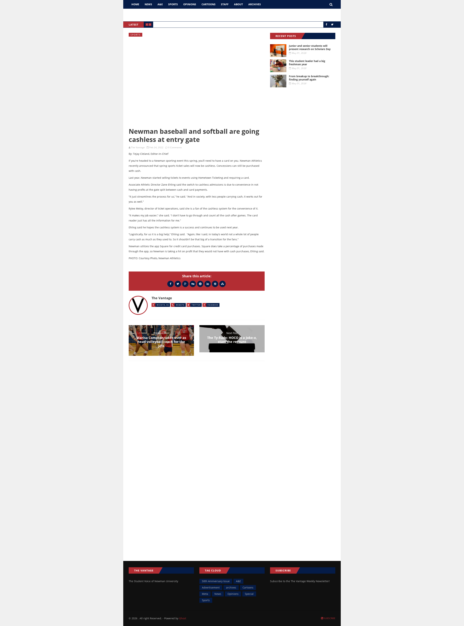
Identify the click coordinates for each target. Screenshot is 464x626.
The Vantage (138, 147)
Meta (205, 594)
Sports (173, 4)
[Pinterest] (215, 283)
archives (231, 587)
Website (180, 305)
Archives (254, 4)
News (148, 4)
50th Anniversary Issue (216, 581)
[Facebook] (170, 283)
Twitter (196, 305)
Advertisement (211, 587)
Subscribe (329, 618)
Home (135, 4)
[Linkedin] (207, 283)
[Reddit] (200, 283)
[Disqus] (197, 416)
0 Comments (175, 147)
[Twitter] (178, 283)
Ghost (182, 618)
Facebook (213, 305)
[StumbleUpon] (222, 283)
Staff (225, 4)
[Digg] (193, 283)
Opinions (189, 4)
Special (249, 594)
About (238, 4)
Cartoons (209, 4)
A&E (160, 4)
